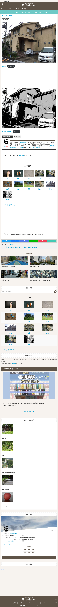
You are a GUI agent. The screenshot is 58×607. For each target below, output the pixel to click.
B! (24, 241)
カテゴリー (9, 9)
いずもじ (12, 139)
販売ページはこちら (29, 411)
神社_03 (4, 438)
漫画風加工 (11, 247)
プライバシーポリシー (33, 603)
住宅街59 (4, 66)
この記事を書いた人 (8, 136)
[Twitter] (5, 147)
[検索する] (55, 291)
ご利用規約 (21, 155)
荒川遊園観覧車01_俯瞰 (8, 472)
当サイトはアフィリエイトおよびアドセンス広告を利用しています (29, 12)
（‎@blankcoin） (23, 142)
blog (50, 603)
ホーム (2, 9)
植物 (3, 455)
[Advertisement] (12, 78)
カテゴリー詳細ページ (9, 205)
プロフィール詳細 (35, 147)
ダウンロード (11, 66)
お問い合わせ (24, 9)
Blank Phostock (9, 359)
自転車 (35, 247)
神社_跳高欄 (5, 489)
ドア (21, 247)
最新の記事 (18, 136)
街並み (11, 15)
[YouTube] (7, 147)
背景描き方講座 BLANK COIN (14, 541)
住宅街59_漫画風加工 (7, 131)
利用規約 (16, 9)
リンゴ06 (4, 506)
